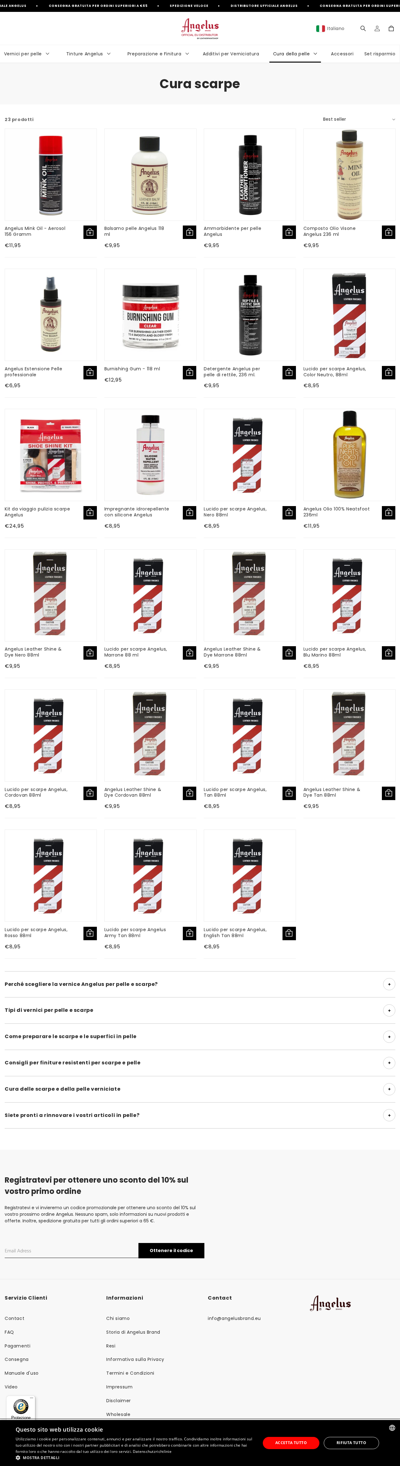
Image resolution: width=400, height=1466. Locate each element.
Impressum (119, 1387)
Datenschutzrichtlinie (152, 1451)
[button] (363, 28)
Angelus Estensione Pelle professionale (33, 372)
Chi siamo (118, 1318)
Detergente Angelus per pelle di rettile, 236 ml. (232, 372)
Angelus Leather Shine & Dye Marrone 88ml (232, 652)
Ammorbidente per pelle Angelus (232, 231)
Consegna (17, 1359)
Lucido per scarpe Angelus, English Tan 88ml (235, 932)
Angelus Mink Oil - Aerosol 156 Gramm (35, 231)
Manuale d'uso (22, 1373)
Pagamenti (17, 1346)
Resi (110, 1346)
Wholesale (118, 1414)
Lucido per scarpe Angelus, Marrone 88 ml (136, 652)
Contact (14, 1318)
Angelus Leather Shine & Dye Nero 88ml (33, 652)
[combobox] (392, 1428)
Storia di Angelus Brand (133, 1332)
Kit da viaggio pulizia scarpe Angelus (37, 512)
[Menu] (31, 1399)
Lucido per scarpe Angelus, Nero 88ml (235, 512)
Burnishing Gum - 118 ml (132, 369)
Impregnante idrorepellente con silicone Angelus (137, 512)
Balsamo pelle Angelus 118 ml (134, 231)
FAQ (9, 1332)
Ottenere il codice (171, 1250)
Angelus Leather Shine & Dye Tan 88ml (332, 792)
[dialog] (200, 1443)
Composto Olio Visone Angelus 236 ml (329, 231)
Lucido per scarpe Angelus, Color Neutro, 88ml (335, 372)
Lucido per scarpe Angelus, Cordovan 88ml (36, 792)
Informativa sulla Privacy (135, 1359)
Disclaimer (118, 1401)
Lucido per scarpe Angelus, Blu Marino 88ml (335, 652)
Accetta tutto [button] (291, 1442)
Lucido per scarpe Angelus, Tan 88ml (235, 792)
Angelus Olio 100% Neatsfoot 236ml (336, 512)
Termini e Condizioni (130, 1373)
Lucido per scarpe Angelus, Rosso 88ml (36, 932)
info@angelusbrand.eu (234, 1318)
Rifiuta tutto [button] (351, 1442)
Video (11, 1387)
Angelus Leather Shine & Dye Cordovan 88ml (133, 792)
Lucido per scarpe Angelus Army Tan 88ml (135, 932)
